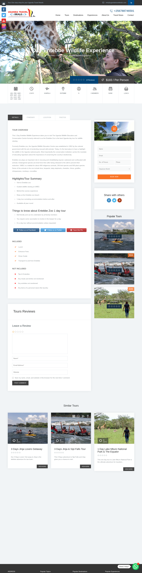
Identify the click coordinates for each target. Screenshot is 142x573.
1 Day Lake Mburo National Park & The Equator (112, 450)
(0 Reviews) (90, 80)
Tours (67, 15)
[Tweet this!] (114, 200)
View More (42, 466)
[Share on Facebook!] (109, 200)
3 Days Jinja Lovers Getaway (26, 449)
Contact (131, 15)
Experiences (92, 15)
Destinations (78, 15)
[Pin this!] (119, 200)
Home (58, 15)
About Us (105, 15)
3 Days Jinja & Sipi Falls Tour (70, 449)
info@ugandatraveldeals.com (115, 2)
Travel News (118, 15)
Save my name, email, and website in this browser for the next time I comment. (42, 378)
